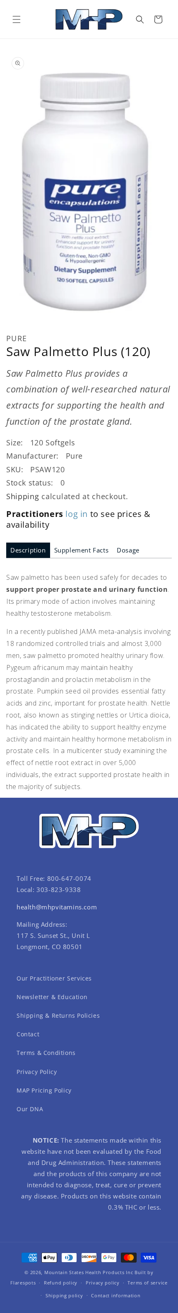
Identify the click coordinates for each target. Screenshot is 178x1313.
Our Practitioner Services (54, 978)
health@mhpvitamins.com (57, 907)
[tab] (28, 550)
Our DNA (30, 1109)
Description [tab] (28, 550)
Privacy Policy (37, 1072)
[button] (16, 19)
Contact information (115, 1295)
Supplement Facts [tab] (81, 550)
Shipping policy (64, 1295)
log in (76, 513)
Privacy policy (103, 1283)
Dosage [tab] (128, 550)
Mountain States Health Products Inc (88, 1272)
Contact (28, 1034)
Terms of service (147, 1283)
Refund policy (60, 1283)
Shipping (22, 496)
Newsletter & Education (52, 997)
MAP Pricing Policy (44, 1090)
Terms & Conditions (46, 1053)
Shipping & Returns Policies (58, 1015)
